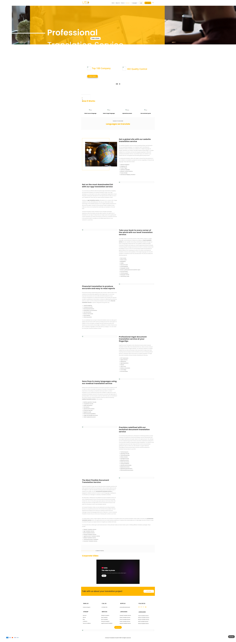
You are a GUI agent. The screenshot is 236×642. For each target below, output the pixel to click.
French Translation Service (125, 619)
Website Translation (105, 615)
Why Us (122, 3)
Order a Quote (95, 38)
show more (118, 627)
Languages (134, 3)
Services (127, 3)
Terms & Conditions (87, 623)
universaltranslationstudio (125, 607)
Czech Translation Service (143, 615)
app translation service (93, 200)
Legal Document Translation (106, 623)
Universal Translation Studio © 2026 (113, 637)
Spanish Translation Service (125, 623)
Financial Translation (105, 621)
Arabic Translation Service (125, 621)
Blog (84, 619)
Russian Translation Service (143, 619)
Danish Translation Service (125, 617)
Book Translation (104, 619)
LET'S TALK (148, 591)
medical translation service (89, 399)
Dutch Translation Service (143, 621)
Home (113, 3)
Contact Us (85, 621)
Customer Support (86, 607)
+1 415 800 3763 (104, 607)
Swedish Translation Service (125, 615)
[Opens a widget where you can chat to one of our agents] (231, 638)
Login (141, 3)
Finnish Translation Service (143, 623)
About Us (118, 3)
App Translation (104, 617)
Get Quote (148, 3)
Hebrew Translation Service (143, 617)
